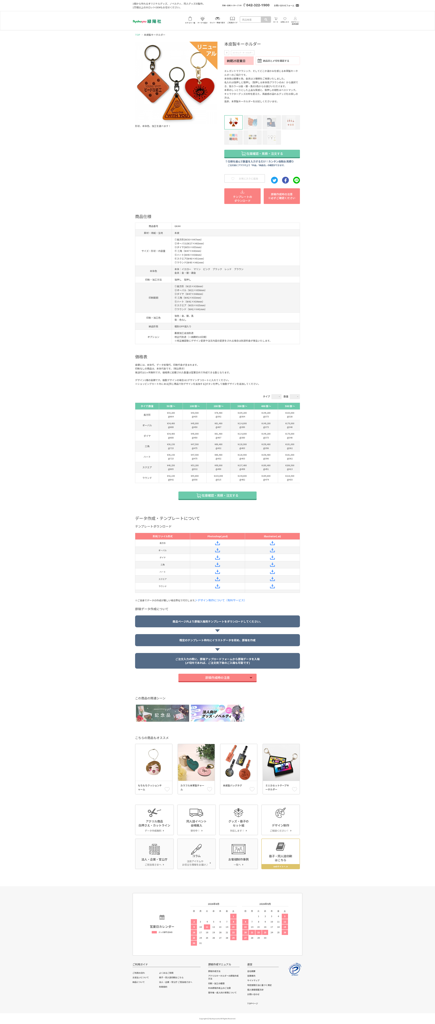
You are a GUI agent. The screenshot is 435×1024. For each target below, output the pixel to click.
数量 (286, 396)
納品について (139, 981)
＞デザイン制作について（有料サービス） (222, 600)
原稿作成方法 (214, 971)
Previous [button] (138, 81)
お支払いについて (141, 977)
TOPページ (252, 1003)
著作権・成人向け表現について (222, 992)
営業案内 (251, 975)
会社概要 (251, 971)
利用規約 (163, 986)
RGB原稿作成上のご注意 (219, 987)
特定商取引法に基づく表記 (259, 985)
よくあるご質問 (166, 972)
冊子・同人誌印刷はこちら (171, 977)
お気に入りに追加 (248, 178)
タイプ (266, 396)
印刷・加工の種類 (216, 983)
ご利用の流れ (139, 972)
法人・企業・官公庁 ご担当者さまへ (175, 981)
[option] (176, 86)
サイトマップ (253, 980)
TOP (137, 34)
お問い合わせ (253, 994)
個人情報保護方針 (255, 989)
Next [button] (214, 81)
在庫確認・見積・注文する (264, 153)
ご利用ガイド (140, 964)
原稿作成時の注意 (217, 677)
